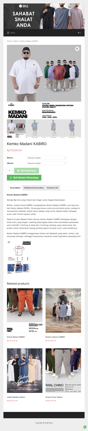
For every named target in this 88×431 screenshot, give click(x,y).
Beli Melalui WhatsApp (25, 177)
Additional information (34, 188)
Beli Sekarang (28, 170)
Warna (10, 158)
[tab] (15, 187)
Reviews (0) (52, 188)
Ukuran (10, 163)
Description (15, 188)
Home (9, 41)
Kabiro (15, 41)
